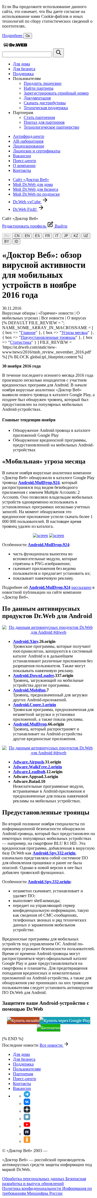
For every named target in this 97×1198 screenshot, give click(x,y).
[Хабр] (27, 1118)
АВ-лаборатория (28, 141)
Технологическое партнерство (51, 127)
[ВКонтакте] (27, 1103)
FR (47, 236)
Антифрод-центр (28, 136)
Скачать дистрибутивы (45, 103)
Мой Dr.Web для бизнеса (35, 189)
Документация (37, 98)
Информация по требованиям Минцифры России (47, 1191)
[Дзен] (27, 1111)
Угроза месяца (74, 332)
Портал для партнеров (44, 122)
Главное (28, 332)
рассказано (81, 587)
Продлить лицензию (42, 83)
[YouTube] (27, 1126)
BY (6, 241)
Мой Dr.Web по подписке (36, 194)
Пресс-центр (24, 160)
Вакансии (22, 155)
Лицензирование (28, 146)
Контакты (22, 170)
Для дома (21, 64)
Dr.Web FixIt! (25, 209)
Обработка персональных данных (33, 1178)
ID (16, 241)
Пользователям (27, 1069)
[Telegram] (27, 1096)
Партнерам (23, 1074)
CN (17, 236)
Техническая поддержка (46, 107)
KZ (76, 236)
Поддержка (23, 73)
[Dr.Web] (15, 46)
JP (66, 236)
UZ (86, 236)
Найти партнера (38, 88)
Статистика (20, 342)
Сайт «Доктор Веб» (31, 179)
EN (27, 236)
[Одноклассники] (27, 1141)
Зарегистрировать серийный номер (56, 93)
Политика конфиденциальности (32, 1188)
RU (6, 236)
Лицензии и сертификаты (36, 151)
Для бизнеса (24, 68)
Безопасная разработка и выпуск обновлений (44, 1181)
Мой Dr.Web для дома (33, 184)
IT (56, 236)
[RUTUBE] (27, 1134)
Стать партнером (39, 117)
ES (37, 236)
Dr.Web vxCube (27, 201)
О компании (24, 165)
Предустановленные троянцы (48, 337)
